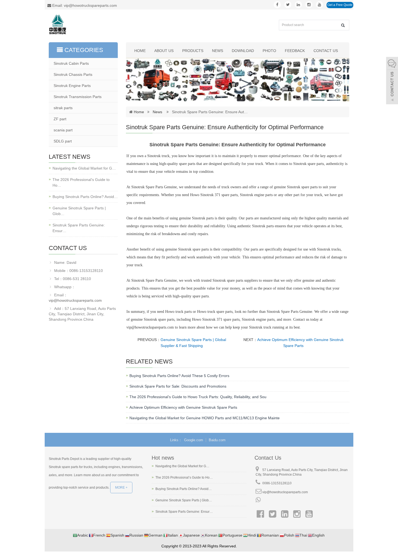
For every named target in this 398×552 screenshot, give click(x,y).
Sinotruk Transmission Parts (78, 97)
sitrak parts (63, 108)
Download (243, 50)
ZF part (60, 119)
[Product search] (343, 25)
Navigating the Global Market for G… (84, 168)
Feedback (295, 50)
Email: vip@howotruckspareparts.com (84, 5)
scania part (63, 130)
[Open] (392, 81)
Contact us (326, 50)
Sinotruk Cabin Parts (71, 63)
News (217, 50)
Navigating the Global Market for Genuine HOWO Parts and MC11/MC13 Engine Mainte (204, 418)
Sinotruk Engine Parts (72, 85)
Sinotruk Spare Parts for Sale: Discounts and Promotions (177, 386)
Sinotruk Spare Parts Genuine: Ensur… (79, 228)
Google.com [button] (193, 440)
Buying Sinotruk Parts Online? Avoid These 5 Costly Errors (179, 376)
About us (164, 50)
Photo (269, 50)
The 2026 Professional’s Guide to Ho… (81, 182)
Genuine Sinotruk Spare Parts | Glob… (79, 211)
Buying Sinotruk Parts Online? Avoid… (85, 196)
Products (192, 50)
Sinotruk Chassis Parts (73, 74)
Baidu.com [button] (217, 440)
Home (140, 50)
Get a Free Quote (340, 5)
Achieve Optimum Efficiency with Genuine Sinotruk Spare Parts (183, 407)
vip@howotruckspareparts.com (75, 300)
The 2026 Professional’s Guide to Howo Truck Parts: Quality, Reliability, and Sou (197, 397)
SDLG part (63, 141)
